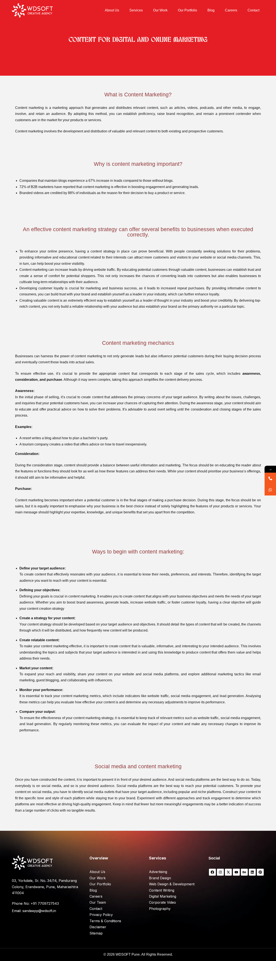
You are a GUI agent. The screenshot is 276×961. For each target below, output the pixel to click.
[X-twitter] (228, 872)
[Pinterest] (260, 872)
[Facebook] (212, 872)
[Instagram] (220, 872)
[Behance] (244, 872)
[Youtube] (236, 872)
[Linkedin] (252, 872)
